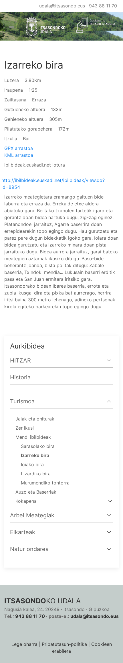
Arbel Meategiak (32, 515)
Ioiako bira (32, 464)
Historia (20, 377)
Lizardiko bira (36, 473)
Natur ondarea (29, 549)
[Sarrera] (43, 26)
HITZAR (20, 360)
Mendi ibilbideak (33, 437)
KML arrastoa (18, 155)
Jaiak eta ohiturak (34, 419)
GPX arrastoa (18, 148)
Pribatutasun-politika (64, 644)
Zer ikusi (24, 428)
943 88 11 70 (103, 6)
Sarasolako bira (38, 446)
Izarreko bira (35, 455)
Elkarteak (22, 532)
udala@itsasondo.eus (62, 6)
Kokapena (26, 501)
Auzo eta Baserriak (35, 492)
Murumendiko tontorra (45, 483)
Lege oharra (24, 644)
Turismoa (22, 401)
